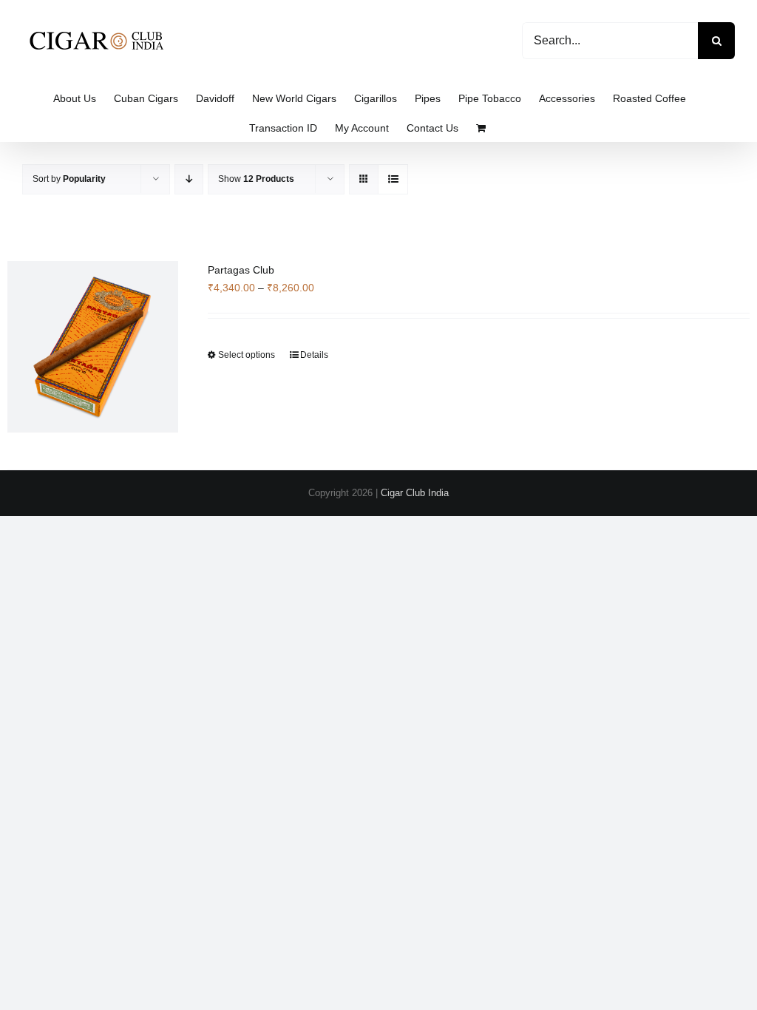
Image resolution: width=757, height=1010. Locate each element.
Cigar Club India (415, 492)
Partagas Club (241, 270)
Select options (246, 355)
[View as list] (392, 179)
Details (314, 355)
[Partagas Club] (92, 347)
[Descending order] (188, 179)
